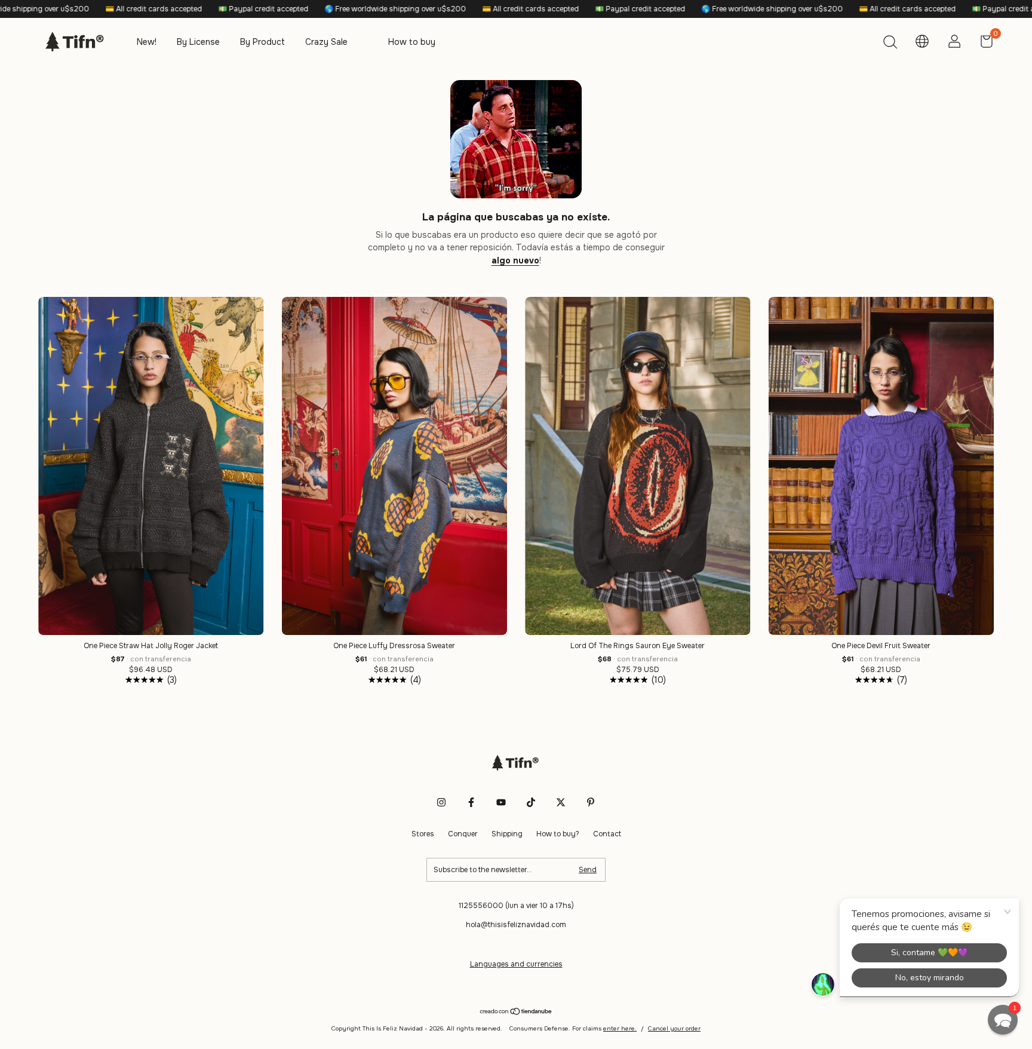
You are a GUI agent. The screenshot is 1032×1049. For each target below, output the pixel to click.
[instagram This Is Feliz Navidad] (441, 802)
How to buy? (557, 834)
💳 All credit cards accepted (54, 9)
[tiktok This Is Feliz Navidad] (531, 802)
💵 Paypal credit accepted (164, 9)
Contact (607, 834)
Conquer (463, 834)
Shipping (507, 834)
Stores (422, 834)
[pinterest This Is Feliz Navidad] (590, 802)
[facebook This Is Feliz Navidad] (471, 802)
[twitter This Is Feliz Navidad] (561, 802)
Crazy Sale (326, 41)
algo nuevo (515, 260)
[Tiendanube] (516, 1012)
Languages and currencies (516, 964)
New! (146, 41)
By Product (262, 41)
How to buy (411, 41)
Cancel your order (674, 1028)
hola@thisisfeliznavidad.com (516, 925)
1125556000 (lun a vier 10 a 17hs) (516, 905)
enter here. (620, 1028)
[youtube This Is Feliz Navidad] (501, 802)
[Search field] (890, 43)
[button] (1003, 1020)
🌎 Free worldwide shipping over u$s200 (296, 9)
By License (198, 41)
